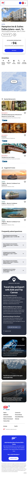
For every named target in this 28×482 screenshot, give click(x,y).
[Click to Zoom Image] (14, 15)
